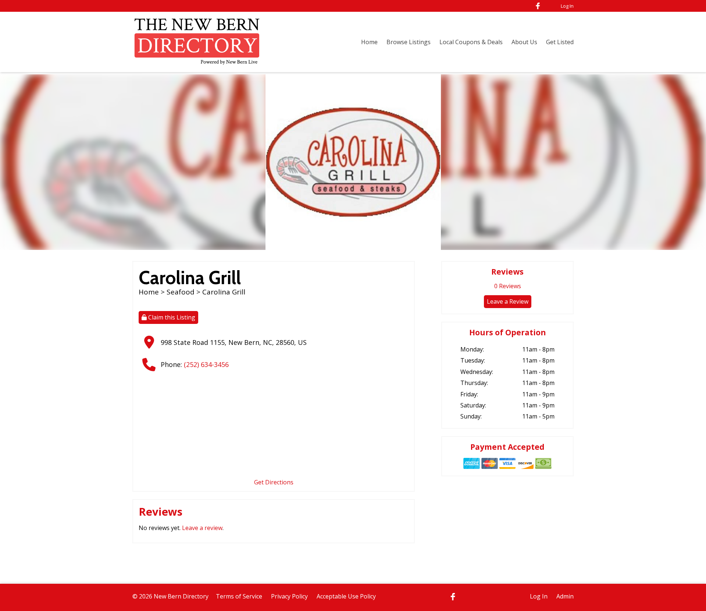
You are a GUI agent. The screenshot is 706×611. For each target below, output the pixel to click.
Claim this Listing (171, 317)
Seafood (181, 292)
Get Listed (560, 42)
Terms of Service (239, 596)
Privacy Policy (289, 596)
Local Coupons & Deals (471, 42)
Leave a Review (507, 301)
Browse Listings (408, 42)
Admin (565, 596)
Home (369, 42)
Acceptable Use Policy (346, 596)
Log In (567, 6)
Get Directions (273, 482)
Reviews (507, 286)
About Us (524, 42)
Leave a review (202, 528)
